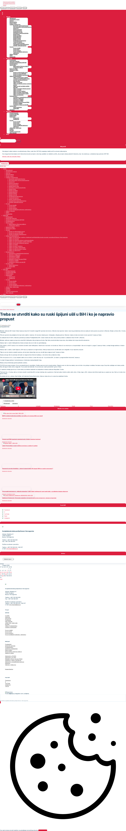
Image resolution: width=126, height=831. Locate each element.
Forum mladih (9, 630)
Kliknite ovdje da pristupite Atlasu (11, 156)
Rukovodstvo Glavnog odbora (13, 651)
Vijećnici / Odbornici (10, 665)
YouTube (6, 514)
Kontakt (7, 624)
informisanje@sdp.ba (12, 548)
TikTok (7, 686)
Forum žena (8, 631)
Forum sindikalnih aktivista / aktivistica (15, 634)
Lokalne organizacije (10, 627)
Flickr (5, 516)
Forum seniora (9, 633)
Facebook (7, 510)
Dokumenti (8, 618)
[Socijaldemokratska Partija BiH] (3, 10)
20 (6, 574)
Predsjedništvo (9, 647)
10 (0, 572)
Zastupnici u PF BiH (10, 657)
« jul (1, 579)
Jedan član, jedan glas (11, 623)
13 (5, 572)
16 (11, 572)
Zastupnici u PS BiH (10, 656)
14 (7, 572)
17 (0, 574)
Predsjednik (8, 644)
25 (2, 575)
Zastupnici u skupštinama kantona (14, 662)
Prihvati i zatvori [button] (42, 830)
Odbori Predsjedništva (11, 626)
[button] (3, 8)
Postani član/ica (9, 669)
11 (2, 572)
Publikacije (8, 620)
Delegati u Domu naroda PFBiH (13, 659)
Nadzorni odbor (9, 653)
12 (4, 572)
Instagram (7, 518)
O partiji (7, 615)
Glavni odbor (8, 650)
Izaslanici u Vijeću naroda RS (13, 660)
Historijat (7, 617)
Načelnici (7, 663)
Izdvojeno (15, 403)
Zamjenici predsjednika (11, 648)
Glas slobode (8, 621)
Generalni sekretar (10, 646)
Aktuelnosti (7, 403)
